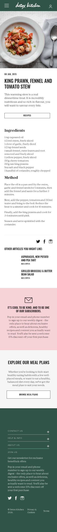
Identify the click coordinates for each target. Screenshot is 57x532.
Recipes (27, 115)
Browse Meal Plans (28, 394)
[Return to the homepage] (28, 6)
